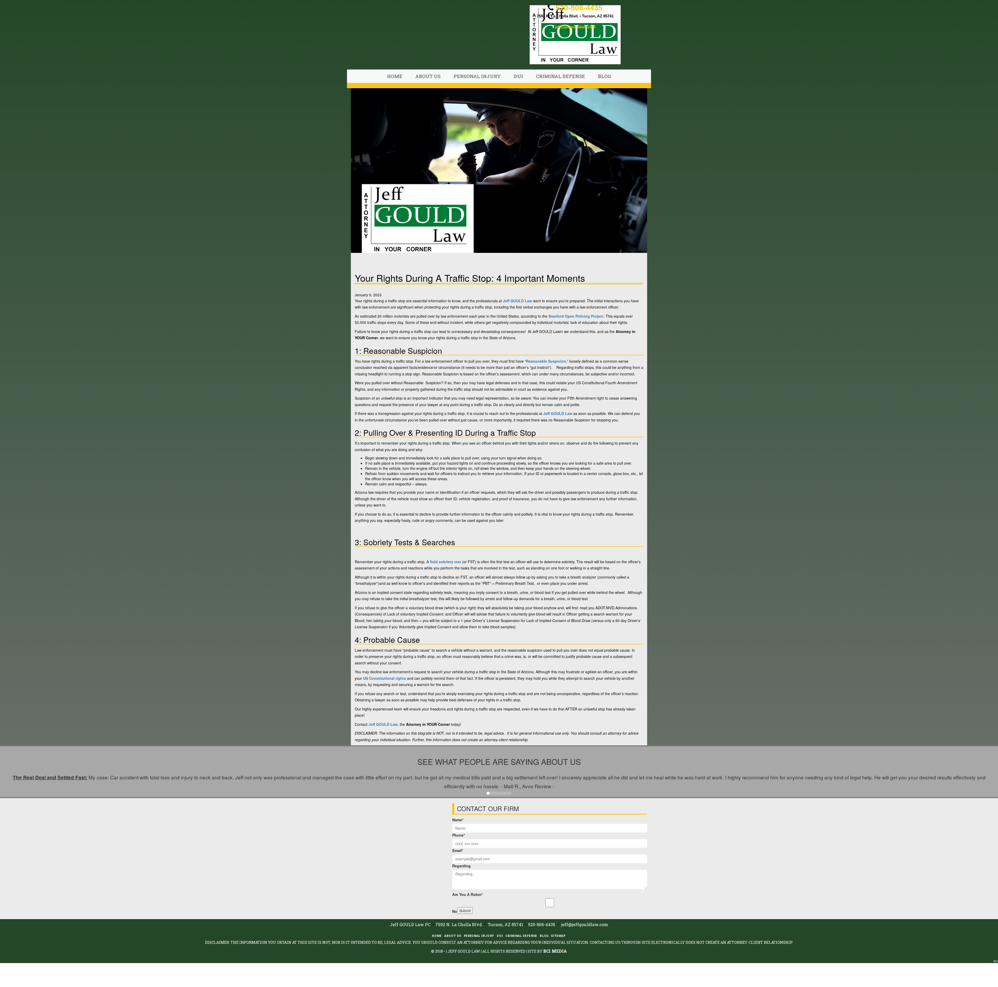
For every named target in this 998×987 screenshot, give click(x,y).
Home (394, 76)
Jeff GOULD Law (517, 300)
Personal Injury (477, 76)
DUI (518, 76)
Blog (604, 76)
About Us (428, 76)
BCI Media (555, 951)
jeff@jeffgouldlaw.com (575, 27)
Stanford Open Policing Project (575, 316)
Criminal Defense (560, 76)
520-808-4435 (579, 8)
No (454, 911)
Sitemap (558, 936)
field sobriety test (445, 561)
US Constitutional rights (384, 678)
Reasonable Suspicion (546, 361)
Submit (465, 910)
